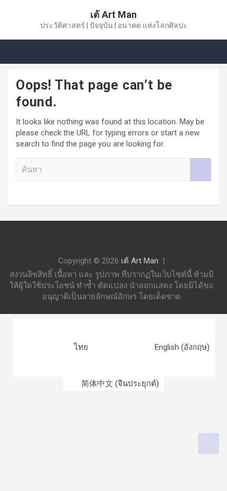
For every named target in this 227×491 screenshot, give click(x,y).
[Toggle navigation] (21, 52)
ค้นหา (200, 170)
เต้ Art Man (113, 14)
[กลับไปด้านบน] (208, 443)
